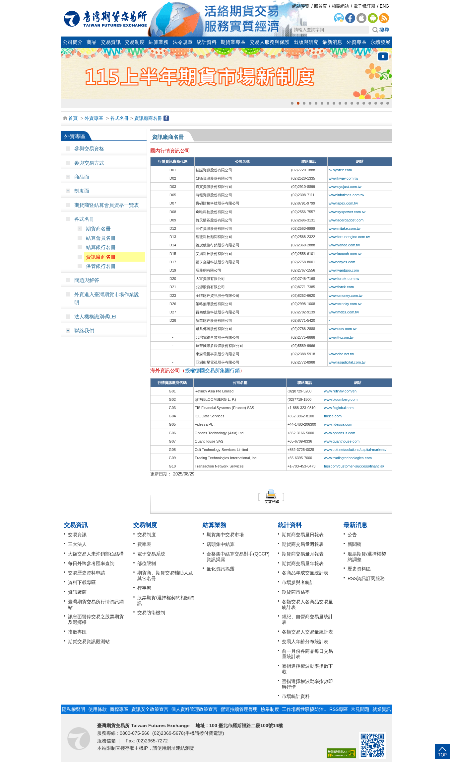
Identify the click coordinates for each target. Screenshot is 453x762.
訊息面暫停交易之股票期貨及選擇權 (96, 619)
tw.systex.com (340, 170)
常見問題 (360, 709)
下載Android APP (373, 18)
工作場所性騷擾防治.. (304, 709)
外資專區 (356, 42)
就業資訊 (381, 709)
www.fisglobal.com (339, 408)
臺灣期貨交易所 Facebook (350, 18)
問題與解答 (86, 280)
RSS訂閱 (384, 18)
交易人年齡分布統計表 (305, 641)
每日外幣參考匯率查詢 (91, 563)
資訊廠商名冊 (148, 118)
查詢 (380, 30)
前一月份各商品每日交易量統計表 (307, 653)
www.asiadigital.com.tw (347, 362)
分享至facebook (166, 118)
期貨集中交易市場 (225, 534)
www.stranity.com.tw (345, 304)
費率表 (144, 544)
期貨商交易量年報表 (303, 563)
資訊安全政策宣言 (149, 709)
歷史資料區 (359, 568)
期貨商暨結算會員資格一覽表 (106, 205)
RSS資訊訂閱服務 (366, 578)
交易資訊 (111, 42)
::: (64, 4)
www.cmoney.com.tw (345, 295)
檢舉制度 (270, 709)
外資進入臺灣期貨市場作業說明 (106, 298)
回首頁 (105, 18)
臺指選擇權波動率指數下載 (307, 668)
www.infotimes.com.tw (346, 195)
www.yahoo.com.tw (344, 245)
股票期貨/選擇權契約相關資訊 (165, 600)
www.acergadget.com (346, 220)
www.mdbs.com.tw (344, 312)
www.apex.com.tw (343, 203)
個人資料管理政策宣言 (194, 709)
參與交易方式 (89, 163)
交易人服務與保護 (270, 42)
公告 (352, 534)
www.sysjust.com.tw (345, 187)
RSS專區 (338, 709)
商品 (92, 42)
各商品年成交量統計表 (305, 572)
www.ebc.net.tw (341, 354)
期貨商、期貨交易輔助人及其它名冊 (165, 575)
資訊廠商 (77, 592)
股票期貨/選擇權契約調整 (367, 556)
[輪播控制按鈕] (383, 56)
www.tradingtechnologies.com (348, 458)
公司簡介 (73, 42)
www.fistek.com (341, 287)
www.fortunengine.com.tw (349, 237)
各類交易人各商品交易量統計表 (307, 604)
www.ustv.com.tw (342, 329)
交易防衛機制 (151, 612)
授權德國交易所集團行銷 (212, 370)
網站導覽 (300, 6)
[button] (292, 103)
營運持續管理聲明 (239, 709)
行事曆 (144, 588)
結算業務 (158, 42)
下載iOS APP (361, 18)
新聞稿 (354, 544)
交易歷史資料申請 (86, 572)
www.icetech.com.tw (345, 254)
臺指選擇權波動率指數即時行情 (307, 684)
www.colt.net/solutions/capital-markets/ (355, 450)
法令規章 (183, 42)
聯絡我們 (84, 330)
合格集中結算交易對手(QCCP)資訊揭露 (238, 556)
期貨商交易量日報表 (303, 534)
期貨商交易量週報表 (303, 544)
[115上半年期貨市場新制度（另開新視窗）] (226, 73)
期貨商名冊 (98, 228)
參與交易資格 (89, 148)
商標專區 (119, 709)
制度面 (81, 191)
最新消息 (332, 42)
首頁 (73, 118)
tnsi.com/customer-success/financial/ (354, 466)
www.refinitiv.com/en (340, 391)
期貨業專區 (233, 42)
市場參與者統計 (298, 582)
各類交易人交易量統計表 (307, 632)
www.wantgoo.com (344, 270)
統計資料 (207, 42)
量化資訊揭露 (220, 568)
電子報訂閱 (364, 6)
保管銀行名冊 (101, 266)
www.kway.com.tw (343, 178)
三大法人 (77, 544)
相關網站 (340, 6)
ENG (384, 6)
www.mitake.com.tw (344, 228)
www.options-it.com (339, 433)
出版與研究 (305, 42)
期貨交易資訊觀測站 (89, 641)
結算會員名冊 (101, 238)
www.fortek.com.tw (344, 279)
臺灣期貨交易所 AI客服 (339, 18)
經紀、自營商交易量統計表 (307, 619)
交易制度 (135, 42)
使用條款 (97, 709)
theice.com (333, 416)
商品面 (81, 177)
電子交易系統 (151, 553)
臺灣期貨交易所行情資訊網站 (96, 604)
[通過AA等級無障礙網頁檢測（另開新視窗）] (341, 753)
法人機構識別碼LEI (95, 316)
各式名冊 (119, 118)
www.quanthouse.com (341, 441)
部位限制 (146, 563)
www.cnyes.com (342, 262)
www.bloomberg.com (340, 399)
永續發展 (380, 42)
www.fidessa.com (338, 424)
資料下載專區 (82, 582)
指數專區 (77, 632)
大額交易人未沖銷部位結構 (96, 553)
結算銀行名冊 (101, 247)
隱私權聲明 (73, 709)
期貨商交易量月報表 (303, 553)
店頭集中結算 (220, 544)
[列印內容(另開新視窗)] (271, 496)
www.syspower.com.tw (347, 212)
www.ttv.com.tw (341, 337)
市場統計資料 (296, 696)
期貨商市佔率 (296, 592)
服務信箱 (107, 740)
